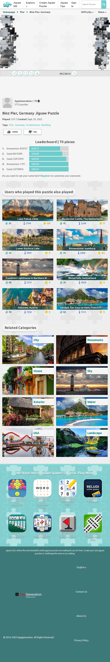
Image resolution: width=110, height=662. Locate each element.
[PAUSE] (75, 73)
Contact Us (81, 591)
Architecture (33, 125)
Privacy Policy (81, 640)
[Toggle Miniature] (15, 73)
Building (46, 125)
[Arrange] (26, 73)
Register (45, 176)
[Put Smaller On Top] (38, 73)
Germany (20, 125)
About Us (81, 616)
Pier (22, 12)
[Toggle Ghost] (20, 73)
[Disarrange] (32, 73)
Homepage (9, 12)
